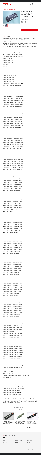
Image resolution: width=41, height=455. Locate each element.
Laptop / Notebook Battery (14, 6)
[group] (6, 25)
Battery (7, 6)
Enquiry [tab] (8, 36)
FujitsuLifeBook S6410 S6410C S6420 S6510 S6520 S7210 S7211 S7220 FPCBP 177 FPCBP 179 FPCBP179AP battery (32, 424)
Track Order (17, 442)
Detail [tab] (4, 36)
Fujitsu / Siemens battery (24, 6)
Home (4, 6)
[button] (3, 25)
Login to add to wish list (29, 32)
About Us (5, 442)
